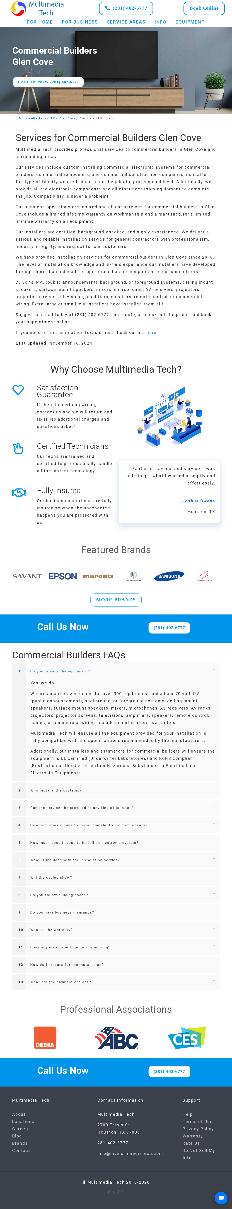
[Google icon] (123, 1192)
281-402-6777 (112, 1142)
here (152, 332)
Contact (21, 1150)
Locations (23, 1121)
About (19, 1114)
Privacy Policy (198, 1128)
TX (53, 118)
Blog (17, 1136)
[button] (116, 722)
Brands (20, 1143)
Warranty (193, 1136)
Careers (21, 1128)
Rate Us (191, 1143)
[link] (38, 8)
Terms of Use (198, 1121)
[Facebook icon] (109, 1192)
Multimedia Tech (32, 118)
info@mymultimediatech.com (130, 1153)
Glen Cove (67, 118)
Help (188, 1114)
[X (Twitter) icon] (113, 1192)
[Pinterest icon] (118, 1192)
